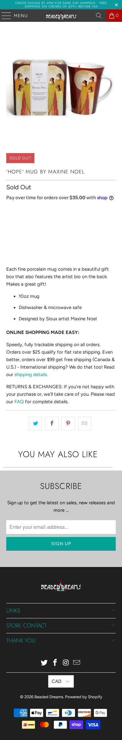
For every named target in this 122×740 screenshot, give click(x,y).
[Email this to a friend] (84, 423)
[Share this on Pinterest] (68, 423)
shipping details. (31, 374)
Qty (9, 211)
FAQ (19, 401)
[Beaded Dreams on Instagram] (66, 663)
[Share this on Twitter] (35, 423)
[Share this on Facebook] (51, 423)
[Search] (99, 15)
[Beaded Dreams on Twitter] (44, 663)
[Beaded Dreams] (61, 15)
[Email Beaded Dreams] (77, 663)
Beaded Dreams (48, 696)
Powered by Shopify (83, 696)
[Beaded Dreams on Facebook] (55, 663)
